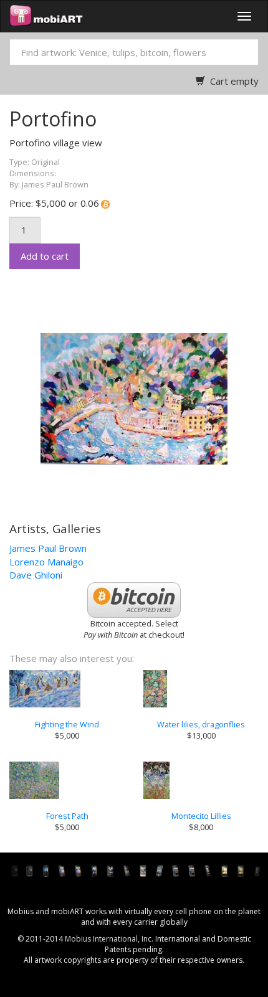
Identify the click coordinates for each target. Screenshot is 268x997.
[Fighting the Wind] (67, 688)
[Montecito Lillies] (201, 780)
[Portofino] (121, 398)
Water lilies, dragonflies (201, 724)
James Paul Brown (48, 548)
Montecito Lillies (201, 815)
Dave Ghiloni (35, 575)
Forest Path (67, 815)
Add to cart (45, 256)
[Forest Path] (67, 780)
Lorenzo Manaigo (46, 561)
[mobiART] (46, 16)
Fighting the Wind (67, 724)
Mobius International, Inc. (109, 938)
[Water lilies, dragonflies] (201, 688)
